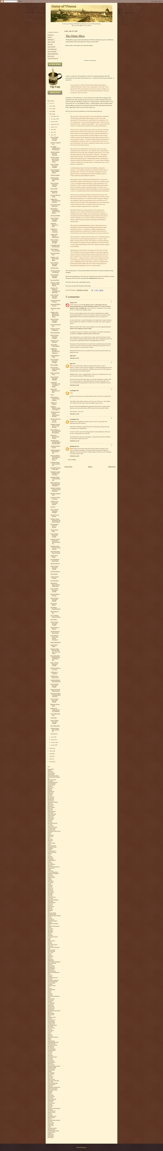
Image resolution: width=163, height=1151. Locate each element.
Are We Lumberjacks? (52, 783)
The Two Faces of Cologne (55, 515)
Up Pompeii (50, 1104)
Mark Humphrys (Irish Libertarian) (54, 915)
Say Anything (50, 1059)
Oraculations (50, 1001)
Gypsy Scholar (50, 898)
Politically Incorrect (51, 1022)
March (52, 739)
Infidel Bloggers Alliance (52, 920)
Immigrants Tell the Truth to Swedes (55, 690)
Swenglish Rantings (51, 1084)
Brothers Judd (50, 808)
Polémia (49, 1015)
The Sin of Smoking (55, 215)
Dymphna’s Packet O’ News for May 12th (55, 478)
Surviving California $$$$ (53, 1083)
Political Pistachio (51, 1021)
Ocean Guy (50, 990)
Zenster (72, 302)
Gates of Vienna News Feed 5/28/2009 (54, 219)
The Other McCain (51, 1002)
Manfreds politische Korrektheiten (54, 961)
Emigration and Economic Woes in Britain (55, 398)
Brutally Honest (51, 812)
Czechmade (73, 390)
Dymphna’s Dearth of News (56, 494)
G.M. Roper (50, 1052)
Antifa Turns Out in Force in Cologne (55, 552)
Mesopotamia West (51, 967)
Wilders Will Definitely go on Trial (55, 390)
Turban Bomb (50, 1101)
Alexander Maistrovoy (53, 58)
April (52, 737)
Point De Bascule (51, 1014)
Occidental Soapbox (51, 989)
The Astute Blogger (51, 784)
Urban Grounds (50, 1105)
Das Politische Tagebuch (52, 1025)
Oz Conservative (51, 1003)
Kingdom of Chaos (51, 940)
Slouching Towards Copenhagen (55, 329)
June (52, 132)
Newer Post (68, 466)
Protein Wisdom (51, 1030)
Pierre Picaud (51, 56)
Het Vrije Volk (50, 903)
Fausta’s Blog (50, 865)
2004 (51, 759)
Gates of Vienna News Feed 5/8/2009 (54, 567)
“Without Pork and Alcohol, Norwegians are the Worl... (55, 414)
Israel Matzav (50, 930)
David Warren (50, 1114)
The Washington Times (52, 1116)
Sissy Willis (50, 1121)
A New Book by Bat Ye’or (55, 714)
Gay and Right (50, 882)
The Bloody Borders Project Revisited (55, 680)
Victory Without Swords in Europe (55, 616)
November (53, 119)
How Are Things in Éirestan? (55, 594)
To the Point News (51, 1096)
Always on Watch (51, 774)
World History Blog (51, 1129)
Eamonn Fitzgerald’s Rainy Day (54, 866)
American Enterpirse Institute (53, 775)
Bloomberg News (51, 799)
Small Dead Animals (51, 1068)
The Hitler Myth (54, 268)
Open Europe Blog (51, 998)
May (52, 135)
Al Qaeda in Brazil (55, 175)
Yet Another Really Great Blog (53, 1130)
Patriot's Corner (50, 1005)
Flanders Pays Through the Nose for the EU (55, 200)
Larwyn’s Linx (50, 945)
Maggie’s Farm (50, 959)
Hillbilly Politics (51, 906)
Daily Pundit (50, 839)
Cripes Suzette (50, 836)
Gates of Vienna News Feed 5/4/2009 (54, 664)
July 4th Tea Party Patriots (53, 936)
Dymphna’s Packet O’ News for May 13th (55, 464)
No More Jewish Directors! (54, 341)
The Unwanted (54, 574)
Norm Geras (50, 886)
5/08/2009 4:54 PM (74, 385)
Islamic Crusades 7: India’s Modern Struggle (55, 171)
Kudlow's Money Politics (52, 944)
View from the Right (51, 1110)
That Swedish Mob (55, 332)
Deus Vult (49, 841)
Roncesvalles (50, 1051)
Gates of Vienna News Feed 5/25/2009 (54, 276)
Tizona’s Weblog (51, 1095)
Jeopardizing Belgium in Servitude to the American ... (55, 351)
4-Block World (50, 771)
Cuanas (49, 837)
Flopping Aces (50, 870)
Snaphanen (50, 1071)
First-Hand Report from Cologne (55, 560)
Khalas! (49, 939)
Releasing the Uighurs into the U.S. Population (55, 710)
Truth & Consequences (52, 1099)
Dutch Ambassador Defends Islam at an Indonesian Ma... (55, 658)
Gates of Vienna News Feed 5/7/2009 (54, 590)
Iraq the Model (50, 928)
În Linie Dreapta (51, 769)
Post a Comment (72, 459)
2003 (51, 761)
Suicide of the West (51, 1079)
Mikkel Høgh (50, 908)
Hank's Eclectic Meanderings (53, 899)
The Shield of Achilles (52, 1067)
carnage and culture (51, 815)
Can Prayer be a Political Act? (55, 676)
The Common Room (51, 828)
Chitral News (50, 821)
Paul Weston (51, 35)
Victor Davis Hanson (51, 902)
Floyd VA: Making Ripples (53, 872)
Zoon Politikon (50, 1137)
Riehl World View (51, 1046)
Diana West (50, 1118)
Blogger (84, 1147)
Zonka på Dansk (51, 1135)
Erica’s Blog (50, 856)
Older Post (111, 466)
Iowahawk (49, 927)
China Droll (50, 820)
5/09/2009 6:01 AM (74, 441)
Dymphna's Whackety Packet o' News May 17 (55, 408)
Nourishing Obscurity (52, 985)
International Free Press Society (54, 926)
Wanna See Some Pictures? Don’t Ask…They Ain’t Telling (55, 651)
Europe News (50, 862)
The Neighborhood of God (53, 977)
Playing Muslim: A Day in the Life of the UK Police (56, 431)
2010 (51, 111)
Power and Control (51, 1027)
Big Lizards (50, 795)
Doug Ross (50, 1054)
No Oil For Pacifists (51, 982)
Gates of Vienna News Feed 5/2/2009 (54, 700)
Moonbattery (50, 976)
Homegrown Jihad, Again (55, 373)
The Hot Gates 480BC (52, 912)
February (53, 742)
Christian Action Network (52, 823)
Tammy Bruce (50, 809)
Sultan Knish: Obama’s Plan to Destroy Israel (55, 584)
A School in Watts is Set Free (55, 446)
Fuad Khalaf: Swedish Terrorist (55, 608)
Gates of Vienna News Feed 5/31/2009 (54, 138)
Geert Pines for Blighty (54, 556)
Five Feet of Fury (51, 868)
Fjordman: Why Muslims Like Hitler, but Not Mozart (55, 314)
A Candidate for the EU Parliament (55, 245)
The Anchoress (50, 780)
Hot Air (49, 911)
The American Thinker (52, 779)
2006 (51, 753)
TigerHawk (50, 1093)
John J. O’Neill (51, 42)
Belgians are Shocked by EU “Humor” (55, 436)
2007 (51, 751)
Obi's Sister (50, 988)
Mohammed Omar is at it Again (55, 668)
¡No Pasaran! (50, 984)
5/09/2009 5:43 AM (74, 414)
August (53, 127)
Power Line (50, 1029)
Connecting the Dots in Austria (55, 301)
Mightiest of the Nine (52, 971)
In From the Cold (51, 919)
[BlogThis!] (97, 290)
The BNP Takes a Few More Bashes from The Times (56, 442)
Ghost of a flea (50, 890)
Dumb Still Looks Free (52, 852)
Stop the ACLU (50, 1076)
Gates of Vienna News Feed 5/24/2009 (54, 296)
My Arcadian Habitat (54, 604)
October (53, 121)
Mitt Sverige (50, 974)
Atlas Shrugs (50, 786)
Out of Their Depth (55, 726)
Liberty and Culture (51, 951)
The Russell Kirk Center (52, 1056)
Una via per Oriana (51, 1102)
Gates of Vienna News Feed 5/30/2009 (54, 165)
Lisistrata (49, 953)
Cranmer (49, 833)
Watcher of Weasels (51, 1117)
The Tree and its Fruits (54, 530)
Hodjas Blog (50, 907)
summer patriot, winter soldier (53, 1080)
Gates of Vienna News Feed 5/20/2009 (54, 378)
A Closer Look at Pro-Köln (55, 577)
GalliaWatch (50, 879)
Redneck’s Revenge (51, 1040)
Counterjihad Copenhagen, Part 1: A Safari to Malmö (55, 384)
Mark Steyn (50, 1075)
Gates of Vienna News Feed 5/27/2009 (54, 241)
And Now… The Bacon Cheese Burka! (55, 258)
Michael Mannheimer (53, 53)
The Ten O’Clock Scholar (52, 1088)
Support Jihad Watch (55, 642)
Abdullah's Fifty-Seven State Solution (55, 503)
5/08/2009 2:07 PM (74, 358)
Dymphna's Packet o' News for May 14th (55, 451)
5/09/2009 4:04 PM (74, 456)
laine (71, 363)
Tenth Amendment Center (52, 1089)
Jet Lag (52, 394)
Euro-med (49, 861)
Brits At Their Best (51, 807)
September (53, 124)
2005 (51, 756)
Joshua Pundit (50, 935)
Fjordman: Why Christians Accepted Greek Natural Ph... (55, 290)
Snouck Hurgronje (51, 1072)
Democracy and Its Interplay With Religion (55, 284)
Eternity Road (50, 857)
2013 (51, 103)
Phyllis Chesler (50, 819)
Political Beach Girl (51, 1019)
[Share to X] (99, 290)
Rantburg (49, 1038)
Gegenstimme (50, 885)
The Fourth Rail (51, 875)
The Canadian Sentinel (52, 813)
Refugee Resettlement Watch (53, 1042)
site (75, 40)
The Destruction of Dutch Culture (55, 632)
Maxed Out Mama (51, 965)
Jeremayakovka (50, 931)
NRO (49, 986)
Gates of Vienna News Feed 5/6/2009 (54, 599)
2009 (51, 114)
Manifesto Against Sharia (55, 704)
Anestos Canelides (52, 51)
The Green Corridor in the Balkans (55, 271)
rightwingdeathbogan (51, 1050)
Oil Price (49, 992)
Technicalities (50, 1085)
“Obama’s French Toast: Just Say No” (55, 730)
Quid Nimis (50, 1034)
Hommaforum (50, 910)
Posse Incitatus (50, 1026)
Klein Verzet (50, 943)
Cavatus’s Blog (50, 816)
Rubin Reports (50, 1055)
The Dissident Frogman (52, 846)
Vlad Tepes (50, 1113)
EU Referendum (51, 858)
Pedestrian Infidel (51, 1006)
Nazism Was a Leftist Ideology (55, 345)
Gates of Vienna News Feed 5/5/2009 (54, 623)
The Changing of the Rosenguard (55, 205)
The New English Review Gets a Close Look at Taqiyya (55, 160)
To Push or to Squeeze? (54, 403)
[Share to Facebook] (101, 290)
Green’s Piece (50, 895)
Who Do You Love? (55, 563)
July (52, 129)
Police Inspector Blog (52, 1017)
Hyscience (49, 916)
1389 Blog (50, 770)
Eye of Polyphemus (51, 864)
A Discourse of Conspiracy (54, 672)
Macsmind (50, 957)
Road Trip (53, 507)
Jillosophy (50, 934)
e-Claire (49, 854)
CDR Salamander (51, 817)
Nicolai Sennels (51, 46)
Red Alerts (50, 1039)
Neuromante (50, 978)
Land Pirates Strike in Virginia (55, 498)
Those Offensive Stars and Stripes (55, 249)
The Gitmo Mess (75, 36)
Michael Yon (50, 1133)
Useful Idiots (54, 718)
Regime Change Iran (51, 1043)
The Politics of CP (51, 1023)
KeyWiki (49, 938)
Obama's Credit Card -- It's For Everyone (56, 420)
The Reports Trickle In (55, 309)
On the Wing (50, 993)
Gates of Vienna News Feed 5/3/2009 (54, 685)
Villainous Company (51, 1112)
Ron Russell (73, 446)
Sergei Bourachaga (52, 49)
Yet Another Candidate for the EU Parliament (55, 148)
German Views (50, 887)
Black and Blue (54, 365)
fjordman (49, 869)
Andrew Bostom (51, 804)
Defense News (50, 840)
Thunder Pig (50, 1092)
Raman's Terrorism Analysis (53, 1036)
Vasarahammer (50, 1109)
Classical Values (51, 825)
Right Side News (51, 1047)
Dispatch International (52, 845)
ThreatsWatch (50, 1091)
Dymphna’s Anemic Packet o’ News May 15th (55, 425)
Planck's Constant (51, 1013)
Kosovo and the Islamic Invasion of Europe (55, 369)
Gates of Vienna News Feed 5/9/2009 (54, 535)
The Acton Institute (51, 773)
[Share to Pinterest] (102, 290)
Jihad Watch (50, 932)
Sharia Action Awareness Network (54, 1066)
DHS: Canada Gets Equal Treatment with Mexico (55, 484)
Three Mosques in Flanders (55, 628)
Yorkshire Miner (51, 1134)
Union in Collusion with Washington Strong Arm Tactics (55, 458)
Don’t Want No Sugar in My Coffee (56, 468)
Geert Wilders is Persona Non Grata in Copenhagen (55, 638)
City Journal (50, 824)
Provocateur (50, 1031)
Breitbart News (50, 806)
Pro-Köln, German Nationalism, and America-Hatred (55, 520)
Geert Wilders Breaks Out (54, 191)
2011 (51, 109)
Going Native (54, 619)
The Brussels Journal (51, 811)
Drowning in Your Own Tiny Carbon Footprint (55, 547)
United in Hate (54, 188)
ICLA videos (50, 918)
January (53, 745)
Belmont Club (50, 792)
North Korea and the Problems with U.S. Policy (55, 473)
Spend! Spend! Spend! (54, 645)
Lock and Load (50, 956)
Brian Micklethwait (51, 968)
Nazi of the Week (55, 280)
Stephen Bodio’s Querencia (53, 802)
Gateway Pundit (51, 881)
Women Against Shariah (52, 1128)
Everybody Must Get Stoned (55, 195)
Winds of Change (51, 1122)
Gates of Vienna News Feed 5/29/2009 (54, 184)
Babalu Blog (50, 788)
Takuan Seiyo (51, 39)
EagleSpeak (50, 853)
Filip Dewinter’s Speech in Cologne (54, 526)
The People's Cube (51, 1007)
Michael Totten (50, 1097)
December (53, 116)
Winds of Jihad (50, 1124)
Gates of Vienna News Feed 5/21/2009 (54, 361)
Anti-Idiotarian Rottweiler (52, 782)
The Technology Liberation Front (54, 1087)
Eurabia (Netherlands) (52, 860)
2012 (51, 106)
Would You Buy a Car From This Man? (55, 179)
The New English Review (52, 981)
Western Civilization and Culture (54, 1120)
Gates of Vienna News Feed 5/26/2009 (54, 264)
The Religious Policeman (52, 1044)
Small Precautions (51, 1069)
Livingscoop (50, 955)
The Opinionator (51, 1000)
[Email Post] (92, 290)
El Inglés (50, 37)
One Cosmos (50, 994)
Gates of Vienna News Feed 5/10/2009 (54, 511)
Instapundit (50, 922)
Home (90, 466)
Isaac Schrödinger (51, 1060)
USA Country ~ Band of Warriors (54, 1108)
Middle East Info (51, 969)
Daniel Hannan (50, 901)
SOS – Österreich (51, 1073)
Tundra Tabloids (51, 1100)
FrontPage (49, 878)
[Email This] (95, 290)
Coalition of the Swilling (52, 827)
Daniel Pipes (50, 1011)
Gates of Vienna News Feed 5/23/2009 (54, 320)
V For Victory (54, 733)
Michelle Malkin (51, 960)
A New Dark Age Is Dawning (53, 980)
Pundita (49, 1033)
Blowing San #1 (51, 800)
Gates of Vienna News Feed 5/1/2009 (54, 722)
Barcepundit (50, 790)
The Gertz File (50, 889)
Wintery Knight (50, 1125)
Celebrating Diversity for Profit (54, 225)
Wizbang (49, 1126)
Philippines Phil (51, 1009)
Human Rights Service (52, 914)
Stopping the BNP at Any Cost (55, 304)
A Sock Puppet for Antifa (55, 356)
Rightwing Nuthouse (51, 1048)
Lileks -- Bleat (50, 952)
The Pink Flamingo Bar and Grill (54, 1010)
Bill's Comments (51, 796)
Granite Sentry (50, 893)
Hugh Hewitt (50, 905)
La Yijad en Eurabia (51, 1132)
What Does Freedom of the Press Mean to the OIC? (56, 695)
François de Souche (51, 877)
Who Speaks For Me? (54, 612)
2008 (51, 748)
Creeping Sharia (51, 835)
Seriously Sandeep (51, 1064)
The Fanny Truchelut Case (56, 143)
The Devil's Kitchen (51, 842)
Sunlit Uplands (50, 1081)
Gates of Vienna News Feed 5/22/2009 (54, 336)
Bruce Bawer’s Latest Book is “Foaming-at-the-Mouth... (55, 211)
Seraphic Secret (50, 1063)
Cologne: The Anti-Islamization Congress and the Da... (55, 541)
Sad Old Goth (50, 1058)
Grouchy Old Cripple (52, 897)
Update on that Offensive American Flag (55, 236)
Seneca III (50, 44)
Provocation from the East (56, 325)
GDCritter (49, 883)
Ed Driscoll (50, 849)
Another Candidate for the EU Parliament (55, 153)
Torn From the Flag (55, 571)
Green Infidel (50, 894)
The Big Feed (50, 794)
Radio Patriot (50, 1035)
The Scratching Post (51, 1062)
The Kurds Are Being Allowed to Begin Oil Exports (56, 489)
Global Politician (51, 891)
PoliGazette (50, 1018)
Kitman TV (50, 941)
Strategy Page (50, 1077)
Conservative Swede (51, 829)
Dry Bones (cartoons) (52, 850)
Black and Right (51, 798)
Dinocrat (49, 844)
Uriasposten (50, 1106)
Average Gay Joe (51, 787)
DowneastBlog (50, 848)
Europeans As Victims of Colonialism (54, 230)
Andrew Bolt (50, 803)
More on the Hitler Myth (55, 253)
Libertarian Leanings (51, 949)
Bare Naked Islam (51, 791)
